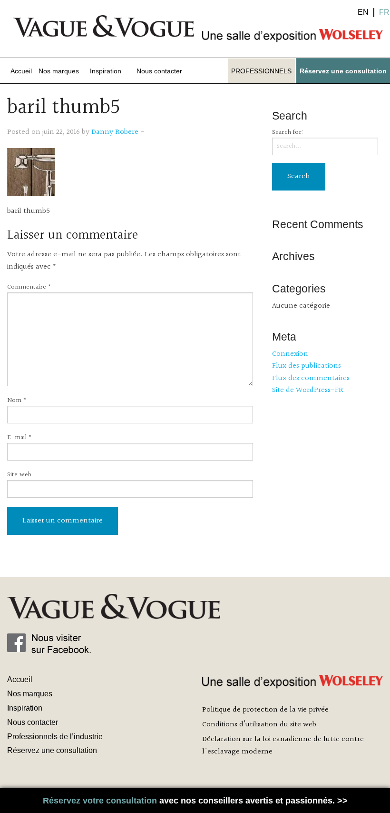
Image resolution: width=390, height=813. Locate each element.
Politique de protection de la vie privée (265, 710)
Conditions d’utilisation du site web (259, 725)
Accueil (21, 71)
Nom (17, 401)
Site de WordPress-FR (307, 390)
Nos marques (59, 71)
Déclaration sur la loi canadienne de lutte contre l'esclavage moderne (283, 745)
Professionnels (261, 71)
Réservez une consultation (343, 71)
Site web (19, 475)
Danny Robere (114, 132)
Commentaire (29, 287)
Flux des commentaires (311, 378)
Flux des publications (306, 366)
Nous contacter (159, 71)
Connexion (290, 354)
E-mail (19, 438)
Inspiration (105, 71)
